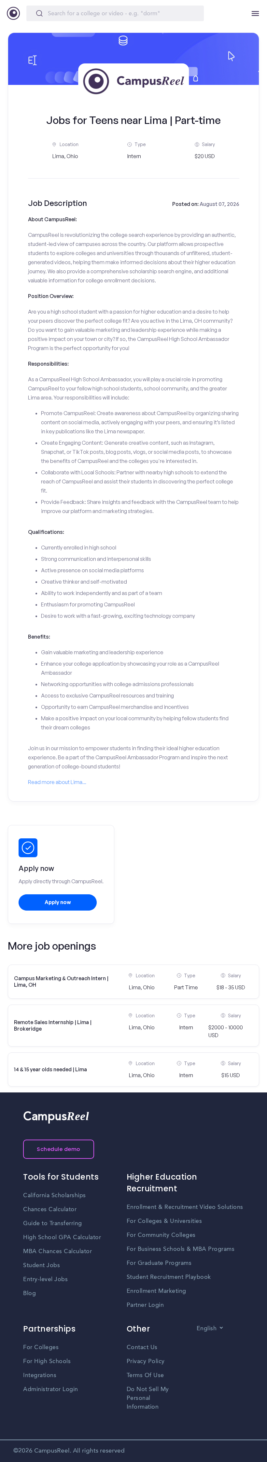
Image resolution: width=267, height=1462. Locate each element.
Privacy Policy (146, 1361)
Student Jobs (41, 1265)
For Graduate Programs (159, 1263)
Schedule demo (58, 1149)
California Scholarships (54, 1195)
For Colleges (41, 1347)
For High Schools (47, 1361)
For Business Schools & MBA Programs (181, 1249)
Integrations (39, 1375)
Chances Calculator (50, 1209)
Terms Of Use (145, 1375)
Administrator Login (50, 1389)
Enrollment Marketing (156, 1291)
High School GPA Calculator (62, 1237)
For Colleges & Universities (164, 1221)
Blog (29, 1293)
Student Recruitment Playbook (169, 1277)
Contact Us (142, 1347)
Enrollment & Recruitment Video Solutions (185, 1207)
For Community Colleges (161, 1235)
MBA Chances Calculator (57, 1251)
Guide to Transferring (52, 1223)
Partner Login (145, 1305)
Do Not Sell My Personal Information (148, 1398)
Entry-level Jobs (45, 1279)
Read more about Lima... (57, 782)
